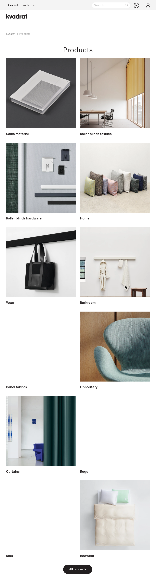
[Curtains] (41, 435)
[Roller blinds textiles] (115, 97)
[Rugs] (115, 435)
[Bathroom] (115, 266)
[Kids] (41, 519)
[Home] (115, 182)
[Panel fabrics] (41, 350)
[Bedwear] (115, 519)
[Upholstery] (115, 350)
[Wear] (41, 266)
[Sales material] (41, 97)
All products (77, 569)
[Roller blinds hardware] (41, 182)
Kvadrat (10, 33)
